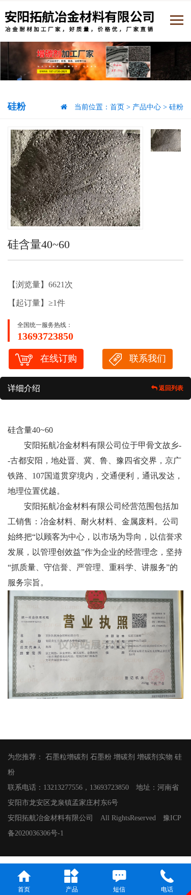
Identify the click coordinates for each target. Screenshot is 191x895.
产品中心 (146, 107)
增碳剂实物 (155, 757)
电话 (167, 889)
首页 (117, 107)
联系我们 (147, 358)
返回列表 (170, 388)
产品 (72, 889)
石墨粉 (101, 757)
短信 (119, 889)
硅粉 (176, 107)
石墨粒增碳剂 (66, 757)
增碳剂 (124, 757)
